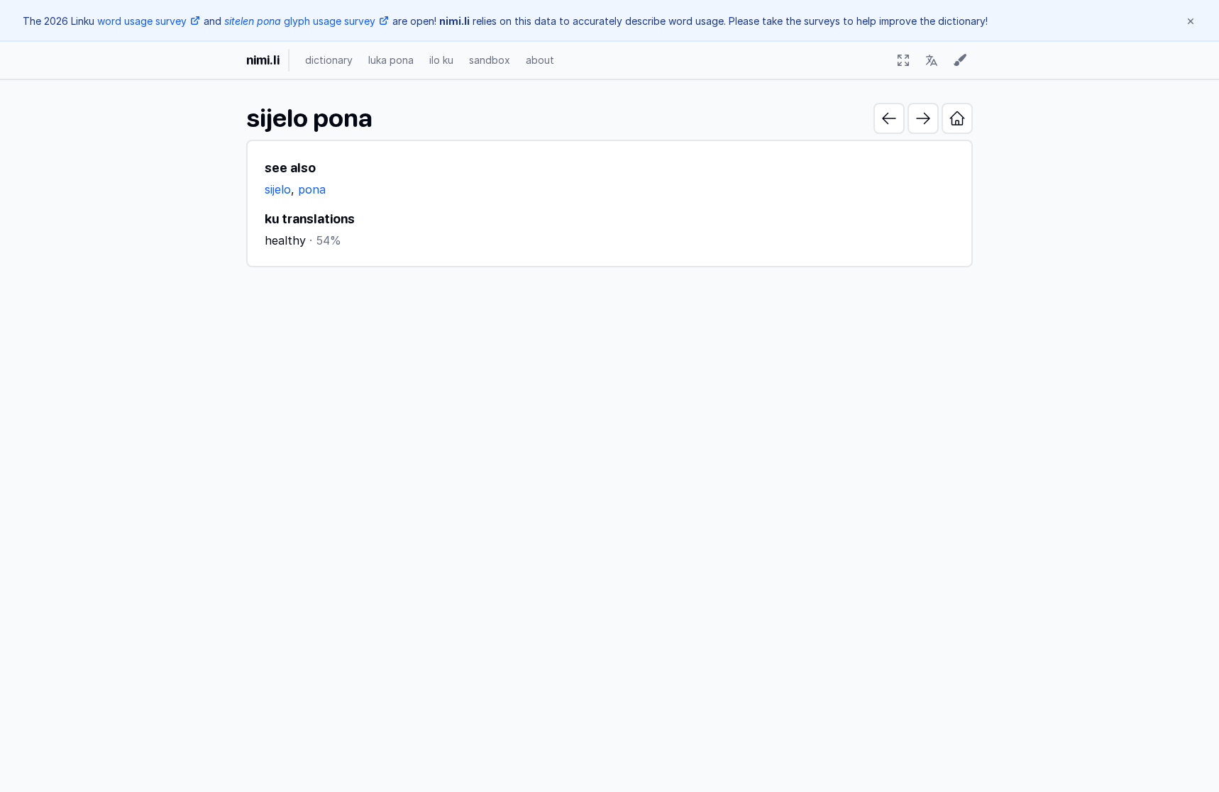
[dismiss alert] (1190, 21)
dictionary (329, 60)
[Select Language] (931, 60)
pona (312, 189)
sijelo (278, 189)
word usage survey (142, 21)
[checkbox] (903, 60)
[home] (957, 118)
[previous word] (889, 118)
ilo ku (441, 60)
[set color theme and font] (960, 60)
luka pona (391, 60)
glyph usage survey (299, 21)
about (540, 60)
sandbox (489, 60)
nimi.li (263, 59)
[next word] (923, 118)
